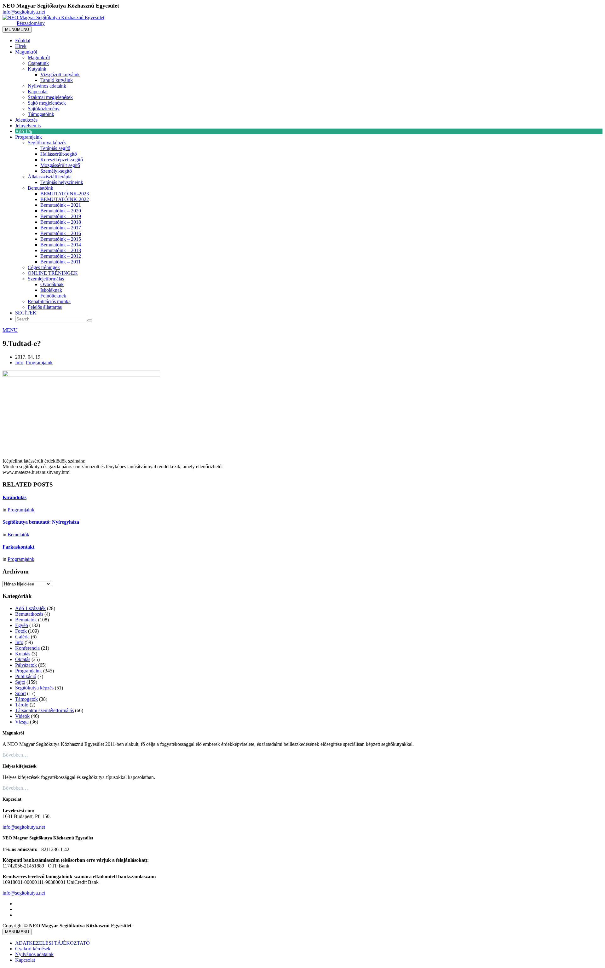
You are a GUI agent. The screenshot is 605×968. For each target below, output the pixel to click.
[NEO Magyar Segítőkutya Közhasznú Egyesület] (53, 17)
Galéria (22, 636)
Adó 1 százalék (30, 608)
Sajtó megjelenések (47, 103)
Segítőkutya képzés (47, 142)
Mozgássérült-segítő (60, 165)
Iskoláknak (51, 290)
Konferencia (27, 648)
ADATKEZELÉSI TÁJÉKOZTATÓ (52, 943)
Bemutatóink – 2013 (60, 250)
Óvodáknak (52, 284)
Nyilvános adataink (47, 86)
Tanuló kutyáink (56, 80)
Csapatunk (38, 63)
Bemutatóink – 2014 (60, 244)
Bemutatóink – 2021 (60, 205)
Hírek (20, 46)
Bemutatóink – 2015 (60, 239)
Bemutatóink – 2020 (60, 210)
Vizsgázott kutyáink (60, 74)
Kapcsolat (38, 91)
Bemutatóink (40, 188)
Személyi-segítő (56, 171)
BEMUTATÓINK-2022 (64, 199)
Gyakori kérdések (32, 948)
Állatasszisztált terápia (50, 176)
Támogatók (26, 699)
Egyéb (21, 625)
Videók (22, 716)
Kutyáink (37, 69)
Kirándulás (14, 497)
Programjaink (28, 137)
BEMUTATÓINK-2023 (64, 193)
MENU (10, 330)
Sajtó (20, 682)
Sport (20, 693)
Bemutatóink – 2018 (60, 222)
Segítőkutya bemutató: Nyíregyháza (41, 522)
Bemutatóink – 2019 (60, 216)
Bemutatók (18, 534)
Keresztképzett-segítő (61, 159)
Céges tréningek (44, 267)
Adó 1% (23, 131)
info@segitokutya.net (24, 11)
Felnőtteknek (53, 295)
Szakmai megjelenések (50, 97)
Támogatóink (41, 114)
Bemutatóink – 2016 (60, 233)
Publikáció (25, 676)
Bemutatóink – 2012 (60, 256)
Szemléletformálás (46, 278)
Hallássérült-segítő (58, 154)
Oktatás (22, 659)
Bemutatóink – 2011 (60, 261)
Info (19, 362)
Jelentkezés (26, 120)
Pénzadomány (31, 23)
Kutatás (22, 653)
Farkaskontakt (18, 547)
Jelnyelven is (28, 125)
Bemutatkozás (29, 614)
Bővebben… (15, 755)
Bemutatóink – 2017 (60, 227)
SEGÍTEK (26, 312)
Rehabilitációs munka (49, 301)
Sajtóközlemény (44, 108)
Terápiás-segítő (55, 148)
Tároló (21, 704)
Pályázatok (26, 665)
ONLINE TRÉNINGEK (53, 273)
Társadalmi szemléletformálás (44, 710)
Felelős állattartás (45, 307)
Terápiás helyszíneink (61, 182)
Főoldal (22, 40)
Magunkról (26, 52)
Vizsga (22, 721)
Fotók (21, 631)
